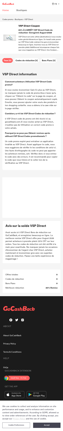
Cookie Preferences (16, 425)
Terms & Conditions (12, 351)
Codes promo (7, 19)
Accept (47, 425)
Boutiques (19, 19)
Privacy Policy (9, 343)
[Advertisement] (31, 197)
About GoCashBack (12, 335)
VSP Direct (28, 19)
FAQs (5, 367)
